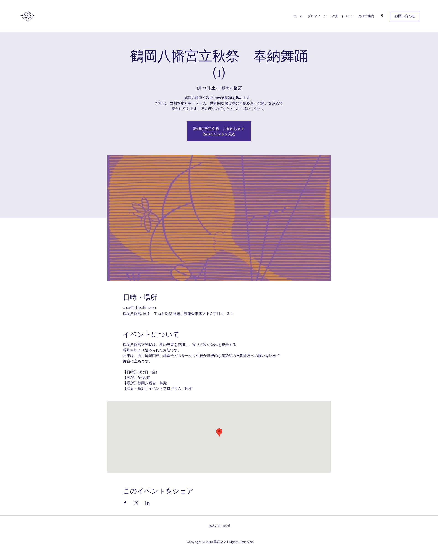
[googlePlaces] (382, 16)
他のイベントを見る (219, 133)
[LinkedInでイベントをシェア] (147, 503)
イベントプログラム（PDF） (172, 388)
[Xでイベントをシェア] (136, 503)
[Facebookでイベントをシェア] (125, 503)
